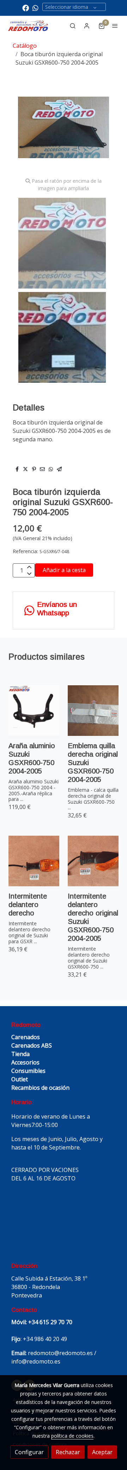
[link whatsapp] (35, 7)
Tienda (20, 1054)
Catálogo (25, 46)
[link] (28, 25)
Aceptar (102, 1452)
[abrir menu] (115, 25)
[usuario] (86, 25)
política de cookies (72, 1435)
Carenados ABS (31, 1045)
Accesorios (25, 1062)
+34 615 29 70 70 (50, 1322)
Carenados (25, 1037)
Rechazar (68, 1452)
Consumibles (28, 1071)
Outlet (19, 1079)
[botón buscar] (72, 25)
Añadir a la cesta (64, 570)
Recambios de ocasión (40, 1088)
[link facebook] (25, 7)
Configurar (29, 1452)
